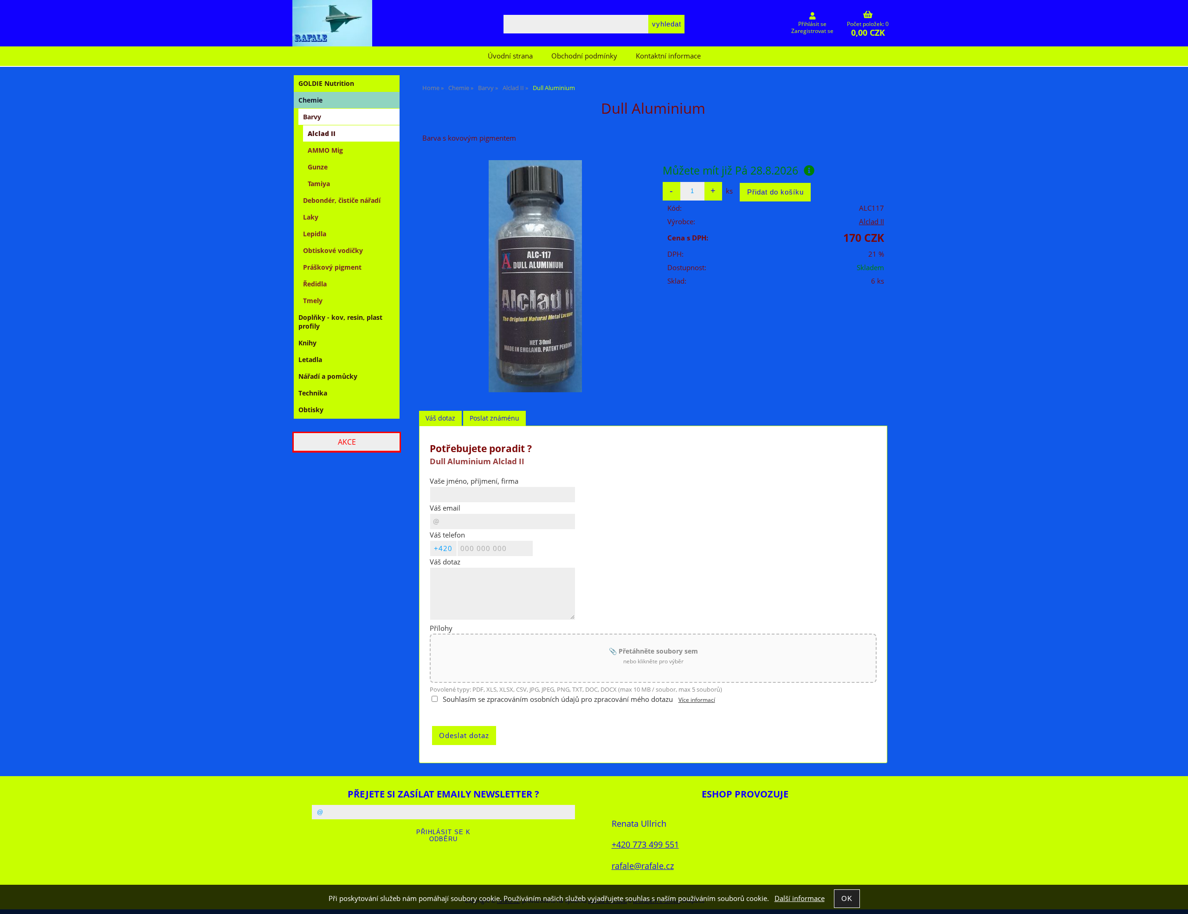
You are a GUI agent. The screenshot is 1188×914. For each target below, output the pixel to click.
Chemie (310, 100)
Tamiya (319, 183)
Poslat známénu (494, 418)
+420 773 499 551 (645, 844)
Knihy (307, 342)
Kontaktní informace (668, 56)
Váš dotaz (440, 418)
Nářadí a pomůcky (327, 376)
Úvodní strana (510, 56)
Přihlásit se (812, 24)
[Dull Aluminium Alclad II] (535, 276)
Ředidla (315, 283)
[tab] (440, 418)
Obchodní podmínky (584, 56)
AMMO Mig (325, 150)
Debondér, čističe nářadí (342, 200)
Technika (312, 393)
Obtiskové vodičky (333, 250)
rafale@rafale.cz (643, 865)
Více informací (696, 700)
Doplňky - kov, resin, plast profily (340, 322)
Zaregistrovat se (812, 31)
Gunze (318, 166)
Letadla (310, 359)
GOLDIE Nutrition (326, 83)
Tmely (313, 300)
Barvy (312, 116)
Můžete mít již (730, 170)
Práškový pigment (332, 267)
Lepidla (314, 233)
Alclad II (871, 222)
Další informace (800, 898)
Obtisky (310, 409)
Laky (310, 217)
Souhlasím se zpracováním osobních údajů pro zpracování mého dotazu (558, 699)
